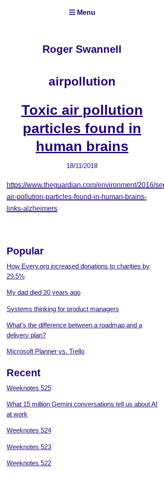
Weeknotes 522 (29, 463)
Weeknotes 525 (29, 388)
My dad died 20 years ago (43, 292)
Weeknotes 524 (29, 430)
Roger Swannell (82, 49)
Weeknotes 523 (29, 446)
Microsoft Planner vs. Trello (45, 351)
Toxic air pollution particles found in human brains (82, 128)
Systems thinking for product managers (63, 309)
